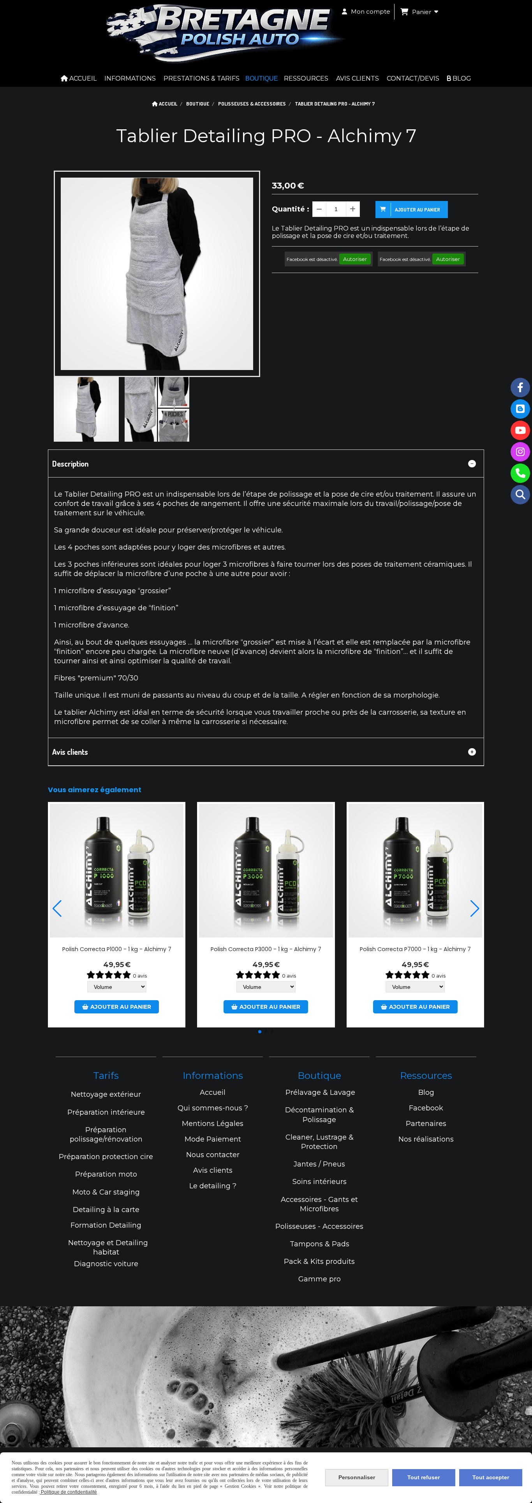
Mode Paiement (213, 1139)
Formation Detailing (105, 1225)
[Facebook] (520, 387)
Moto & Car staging (106, 1192)
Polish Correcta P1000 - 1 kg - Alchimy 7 (116, 949)
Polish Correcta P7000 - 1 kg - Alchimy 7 (415, 949)
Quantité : (290, 209)
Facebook (426, 1108)
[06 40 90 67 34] (520, 473)
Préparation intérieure (106, 1112)
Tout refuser (423, 1477)
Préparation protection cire (106, 1156)
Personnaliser (356, 1477)
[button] (259, 1031)
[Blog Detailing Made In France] (520, 409)
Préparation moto (106, 1174)
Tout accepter (490, 1477)
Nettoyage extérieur (106, 1094)
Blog (426, 1092)
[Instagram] (520, 452)
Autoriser (355, 259)
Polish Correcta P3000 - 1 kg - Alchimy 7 (266, 949)
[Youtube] (520, 430)
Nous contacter (213, 1155)
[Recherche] (520, 494)
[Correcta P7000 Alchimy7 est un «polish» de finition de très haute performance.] (415, 870)
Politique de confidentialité (68, 1492)
